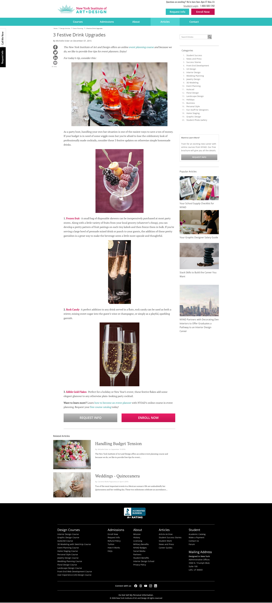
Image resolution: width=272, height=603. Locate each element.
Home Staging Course (67, 551)
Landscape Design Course (69, 568)
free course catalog (100, 407)
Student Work (165, 541)
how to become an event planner (112, 402)
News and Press (194, 58)
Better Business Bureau (135, 513)
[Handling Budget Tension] (72, 454)
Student (194, 530)
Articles (165, 21)
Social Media (139, 551)
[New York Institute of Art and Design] (82, 8)
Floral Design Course (67, 564)
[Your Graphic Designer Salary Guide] (199, 222)
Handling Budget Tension (118, 443)
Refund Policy (114, 541)
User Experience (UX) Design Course (74, 575)
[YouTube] (145, 585)
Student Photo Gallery (196, 120)
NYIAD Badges (140, 547)
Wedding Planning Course (69, 561)
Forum (192, 544)
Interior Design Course (68, 534)
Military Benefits (141, 544)
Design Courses (68, 530)
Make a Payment (196, 537)
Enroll (203, 11)
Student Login (190, 6)
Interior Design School (143, 561)
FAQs (110, 551)
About (136, 21)
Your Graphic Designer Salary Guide (199, 237)
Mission (137, 534)
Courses (78, 21)
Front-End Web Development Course (74, 571)
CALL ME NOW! (3, 37)
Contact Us (194, 541)
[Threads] (140, 585)
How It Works (114, 547)
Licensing (137, 541)
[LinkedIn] (155, 585)
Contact (194, 21)
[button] (55, 47)
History (136, 537)
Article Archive (166, 534)
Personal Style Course (67, 554)
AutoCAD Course (65, 541)
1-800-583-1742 (207, 6)
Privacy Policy (139, 564)
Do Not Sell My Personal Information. (136, 595)
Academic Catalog (197, 534)
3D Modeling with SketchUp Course (74, 544)
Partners (137, 554)
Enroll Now (148, 418)
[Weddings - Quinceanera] (72, 484)
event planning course (141, 47)
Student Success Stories (170, 537)
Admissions (107, 21)
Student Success (194, 55)
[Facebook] (135, 585)
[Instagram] (150, 585)
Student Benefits (141, 558)
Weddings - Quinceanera (117, 476)
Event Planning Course (68, 547)
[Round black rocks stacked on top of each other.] (199, 256)
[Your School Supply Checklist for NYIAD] (199, 188)
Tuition (111, 544)
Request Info (177, 11)
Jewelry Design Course (67, 558)
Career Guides (165, 547)
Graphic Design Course (68, 537)
